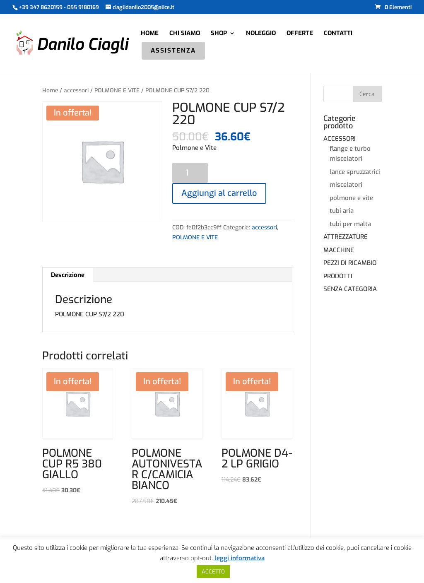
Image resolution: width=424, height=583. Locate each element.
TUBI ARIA (342, 211)
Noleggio (261, 33)
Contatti (338, 33)
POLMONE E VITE (117, 90)
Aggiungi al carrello (219, 193)
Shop (219, 33)
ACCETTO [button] (213, 571)
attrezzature (345, 237)
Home (150, 33)
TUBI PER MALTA (350, 224)
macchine (338, 250)
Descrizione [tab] (67, 275)
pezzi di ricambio (349, 263)
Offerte (300, 33)
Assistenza (173, 51)
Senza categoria (350, 289)
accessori (76, 90)
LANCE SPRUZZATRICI (355, 172)
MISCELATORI (346, 185)
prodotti (337, 276)
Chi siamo (184, 33)
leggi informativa (239, 558)
